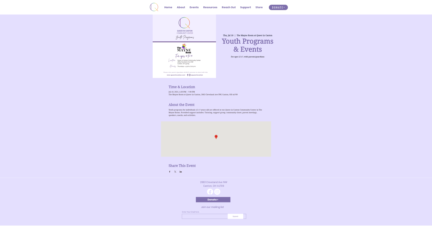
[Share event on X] (175, 172)
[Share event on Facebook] (170, 172)
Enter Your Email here (190, 212)
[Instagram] (217, 192)
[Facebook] (210, 192)
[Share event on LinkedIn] (181, 172)
